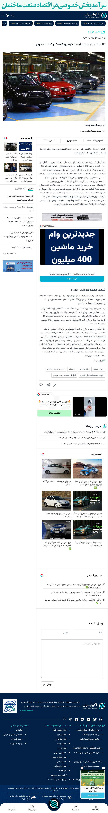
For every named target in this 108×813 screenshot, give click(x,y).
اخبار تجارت (62, 743)
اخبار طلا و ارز (61, 739)
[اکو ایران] (96, 15)
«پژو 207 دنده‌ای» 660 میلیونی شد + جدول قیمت (82, 443)
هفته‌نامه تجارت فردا (90, 766)
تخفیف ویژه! (54, 413)
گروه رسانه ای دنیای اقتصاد (88, 730)
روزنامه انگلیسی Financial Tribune (87, 748)
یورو (77, 23)
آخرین (30, 188)
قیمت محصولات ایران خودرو (90, 131)
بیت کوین (28, 23)
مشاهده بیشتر (10, 253)
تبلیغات (19, 730)
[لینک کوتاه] (54, 385)
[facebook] (76, 719)
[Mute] (79, 414)
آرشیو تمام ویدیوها (58, 775)
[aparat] (70, 719)
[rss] (65, 719)
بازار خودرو (84, 369)
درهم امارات (53, 23)
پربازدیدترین (20, 188)
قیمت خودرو (98, 369)
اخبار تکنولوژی (60, 766)
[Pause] (75, 414)
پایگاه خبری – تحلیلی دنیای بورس (88, 761)
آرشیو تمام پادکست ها (57, 779)
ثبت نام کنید (92, 795)
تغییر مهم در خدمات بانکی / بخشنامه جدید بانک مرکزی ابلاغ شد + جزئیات (18, 236)
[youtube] (88, 719)
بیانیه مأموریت (16, 743)
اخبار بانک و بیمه (59, 757)
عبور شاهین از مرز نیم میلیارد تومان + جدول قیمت (80, 437)
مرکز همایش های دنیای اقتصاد (86, 752)
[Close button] (103, 768)
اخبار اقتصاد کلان (60, 730)
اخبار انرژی (62, 748)
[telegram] (82, 719)
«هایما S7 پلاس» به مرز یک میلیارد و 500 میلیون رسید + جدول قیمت (73, 432)
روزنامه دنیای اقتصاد (90, 734)
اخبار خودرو (94, 31)
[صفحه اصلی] (54, 804)
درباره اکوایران (16, 739)
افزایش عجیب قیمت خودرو (64, 375)
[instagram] (100, 719)
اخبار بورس (62, 734)
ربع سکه (101, 23)
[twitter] (95, 719)
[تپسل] (41, 226)
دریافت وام (72, 278)
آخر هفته (63, 770)
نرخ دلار (72, 369)
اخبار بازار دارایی (60, 752)
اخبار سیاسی (61, 761)
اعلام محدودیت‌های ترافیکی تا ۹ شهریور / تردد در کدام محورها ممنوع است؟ (20, 222)
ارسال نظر (47, 684)
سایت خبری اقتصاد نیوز (89, 739)
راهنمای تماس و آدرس (13, 734)
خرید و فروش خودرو (55, 369)
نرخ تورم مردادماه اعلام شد (22, 247)
